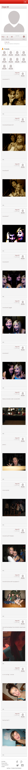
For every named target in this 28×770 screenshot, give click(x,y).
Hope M (17, 72)
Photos (7, 39)
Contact (3, 766)
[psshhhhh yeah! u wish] (11, 53)
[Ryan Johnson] (4, 67)
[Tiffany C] (11, 60)
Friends (6, 49)
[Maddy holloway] (4, 60)
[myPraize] (4, 2)
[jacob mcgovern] (11, 67)
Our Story (3, 761)
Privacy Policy (4, 763)
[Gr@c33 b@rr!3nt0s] (17, 60)
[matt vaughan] (17, 53)
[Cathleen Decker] (24, 53)
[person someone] (24, 60)
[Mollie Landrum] (4, 53)
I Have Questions (4, 764)
